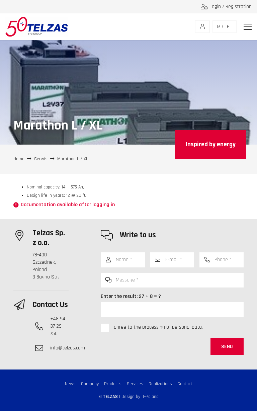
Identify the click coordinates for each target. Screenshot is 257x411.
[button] (247, 26)
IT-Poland (150, 397)
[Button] (202, 26)
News (70, 384)
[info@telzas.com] (42, 348)
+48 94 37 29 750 (57, 326)
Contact (184, 384)
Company (90, 384)
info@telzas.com (67, 347)
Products (112, 384)
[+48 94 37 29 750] (42, 326)
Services (135, 384)
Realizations (160, 384)
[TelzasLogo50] (36, 27)
